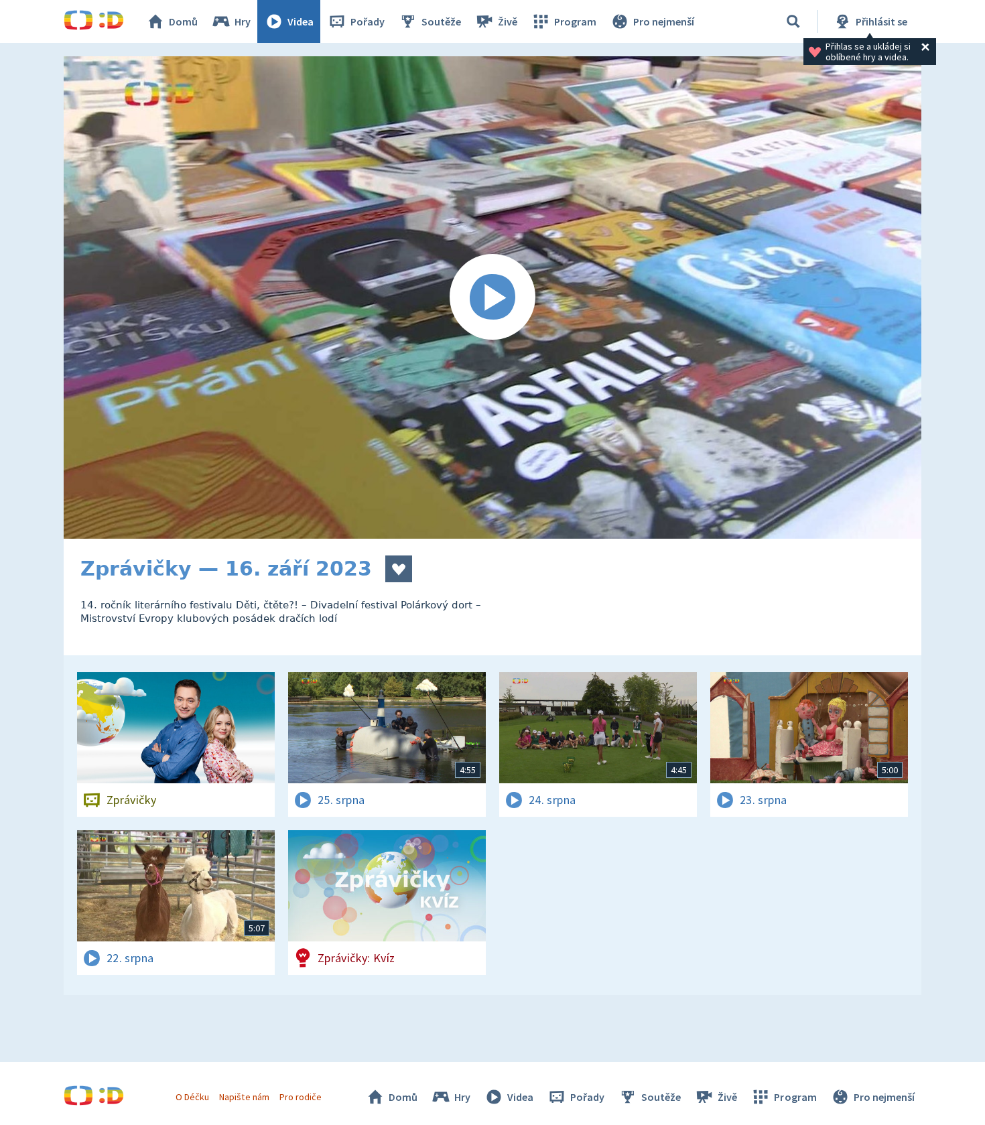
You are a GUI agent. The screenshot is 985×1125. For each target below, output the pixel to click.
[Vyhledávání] (793, 21)
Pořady (367, 21)
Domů (183, 21)
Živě (507, 21)
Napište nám (244, 1097)
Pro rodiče (300, 1097)
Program (575, 21)
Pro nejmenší (663, 21)
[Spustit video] (492, 297)
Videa (300, 21)
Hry (243, 21)
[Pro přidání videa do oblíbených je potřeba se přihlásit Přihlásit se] (398, 568)
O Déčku (192, 1097)
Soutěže (441, 21)
